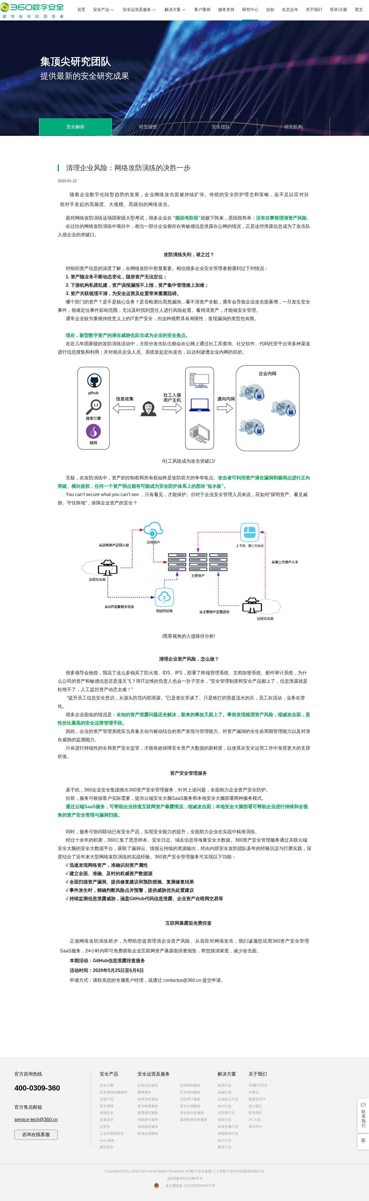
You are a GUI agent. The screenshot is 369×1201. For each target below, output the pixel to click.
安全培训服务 (190, 1092)
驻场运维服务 (148, 1133)
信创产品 (107, 1099)
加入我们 (255, 1106)
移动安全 (107, 1147)
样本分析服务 (148, 1099)
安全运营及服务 (137, 9)
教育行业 (224, 1147)
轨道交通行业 (228, 1127)
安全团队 (221, 126)
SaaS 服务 (107, 1140)
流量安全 (107, 1120)
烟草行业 (224, 1120)
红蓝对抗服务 (148, 1085)
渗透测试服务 (148, 1113)
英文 (359, 9)
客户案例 (202, 9)
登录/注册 (338, 9)
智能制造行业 (228, 1133)
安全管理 (107, 1106)
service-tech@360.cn (36, 1119)
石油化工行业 (228, 1099)
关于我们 (314, 9)
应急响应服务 (148, 1127)
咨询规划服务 (190, 1085)
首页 (81, 9)
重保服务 (144, 1092)
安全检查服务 (148, 1106)
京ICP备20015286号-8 (184, 1178)
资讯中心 (255, 1127)
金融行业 (224, 1092)
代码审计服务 (148, 1120)
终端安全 (107, 1113)
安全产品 (101, 9)
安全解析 (75, 126)
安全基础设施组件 (113, 1092)
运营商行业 (226, 1113)
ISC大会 (254, 1120)
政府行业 (224, 1085)
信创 (270, 9)
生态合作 (290, 9)
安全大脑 (107, 1085)
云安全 (105, 1127)
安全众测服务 (190, 1106)
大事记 (253, 1092)
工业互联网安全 (112, 1133)
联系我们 (255, 1113)
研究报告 (148, 126)
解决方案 (173, 9)
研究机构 (293, 126)
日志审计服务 (190, 1099)
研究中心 (250, 9)
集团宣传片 (257, 1099)
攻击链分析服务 (192, 1113)
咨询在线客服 (36, 1134)
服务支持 (226, 9)
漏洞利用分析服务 (194, 1120)
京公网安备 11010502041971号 (190, 1186)
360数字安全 (258, 1085)
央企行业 (224, 1140)
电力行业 (224, 1106)
